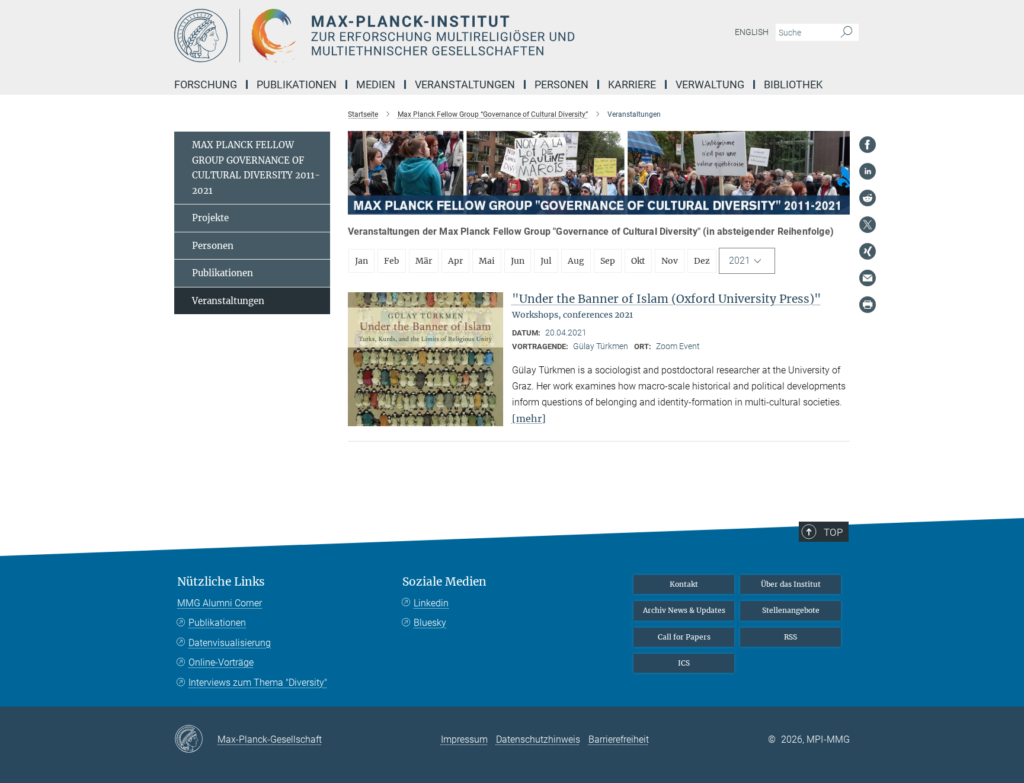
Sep (607, 260)
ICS (684, 663)
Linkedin (431, 603)
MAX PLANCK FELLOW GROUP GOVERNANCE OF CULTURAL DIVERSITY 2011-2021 (256, 167)
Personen (212, 245)
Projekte (210, 217)
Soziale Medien (444, 582)
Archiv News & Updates (684, 610)
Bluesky (430, 622)
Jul (546, 260)
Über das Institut (791, 584)
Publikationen (222, 273)
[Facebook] (867, 145)
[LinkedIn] (867, 171)
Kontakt (684, 584)
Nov (669, 260)
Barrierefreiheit (618, 739)
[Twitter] (867, 225)
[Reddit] (867, 198)
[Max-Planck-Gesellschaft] (195, 740)
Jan (361, 260)
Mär (423, 260)
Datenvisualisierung (229, 642)
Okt (638, 260)
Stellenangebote (791, 610)
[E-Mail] (867, 278)
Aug (576, 260)
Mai (487, 260)
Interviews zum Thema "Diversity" (257, 682)
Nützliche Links (221, 582)
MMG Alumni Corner (219, 603)
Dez (702, 260)
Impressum (464, 739)
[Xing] (867, 251)
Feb (391, 260)
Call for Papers (684, 636)
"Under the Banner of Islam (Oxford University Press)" (666, 299)
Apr (455, 260)
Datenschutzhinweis (538, 739)
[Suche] (846, 32)
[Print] (867, 305)
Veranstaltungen (228, 300)
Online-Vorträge (221, 662)
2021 (739, 260)
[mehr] (529, 418)
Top (833, 532)
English (752, 32)
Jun (517, 260)
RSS (790, 636)
